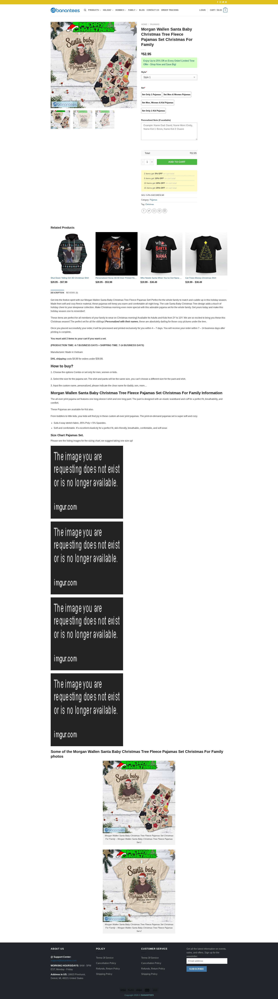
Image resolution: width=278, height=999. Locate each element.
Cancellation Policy (106, 963)
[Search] (85, 10)
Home (144, 24)
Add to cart (176, 162)
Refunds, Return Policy (108, 968)
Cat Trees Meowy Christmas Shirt (200, 278)
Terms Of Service (105, 958)
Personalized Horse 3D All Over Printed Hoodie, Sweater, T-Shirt (117, 278)
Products (93, 10)
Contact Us (153, 10)
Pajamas (154, 24)
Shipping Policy (104, 974)
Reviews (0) (72, 293)
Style (144, 72)
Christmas (149, 204)
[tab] (57, 293)
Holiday (107, 10)
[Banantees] (65, 10)
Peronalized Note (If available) (156, 120)
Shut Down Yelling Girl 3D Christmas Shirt (70, 278)
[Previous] (56, 65)
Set (143, 88)
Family (131, 10)
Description (57, 293)
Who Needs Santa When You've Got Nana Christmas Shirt (161, 278)
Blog (142, 10)
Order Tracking (170, 10)
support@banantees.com (63, 960)
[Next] (131, 65)
